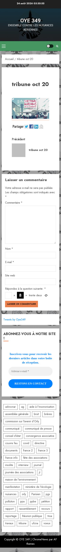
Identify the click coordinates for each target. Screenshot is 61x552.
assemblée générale (16, 414)
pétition (46, 501)
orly (24, 494)
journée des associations (19, 472)
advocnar (10, 407)
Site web (10, 275)
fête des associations (35, 458)
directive (39, 443)
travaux (9, 523)
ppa (22, 501)
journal (37, 465)
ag (22, 407)
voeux (47, 523)
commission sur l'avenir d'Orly (22, 421)
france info (11, 458)
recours (45, 509)
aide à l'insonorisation (41, 407)
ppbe (33, 501)
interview (23, 465)
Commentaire (13, 203)
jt (39, 472)
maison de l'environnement (20, 480)
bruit (36, 414)
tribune (22, 523)
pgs (48, 494)
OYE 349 (30, 20)
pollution (10, 501)
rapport (9, 509)
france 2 (28, 450)
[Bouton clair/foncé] (50, 46)
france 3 (43, 450)
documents (11, 450)
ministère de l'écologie (38, 487)
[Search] (57, 46)
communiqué (12, 429)
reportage (11, 516)
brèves (48, 414)
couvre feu (11, 443)
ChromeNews (40, 539)
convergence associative (40, 436)
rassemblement (27, 509)
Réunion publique (32, 516)
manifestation (12, 487)
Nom (9, 249)
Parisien (35, 494)
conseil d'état (13, 436)
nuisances (10, 494)
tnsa (49, 516)
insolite (9, 465)
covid (26, 443)
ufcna (35, 523)
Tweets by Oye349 (14, 319)
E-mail (9, 262)
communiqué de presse (38, 429)
